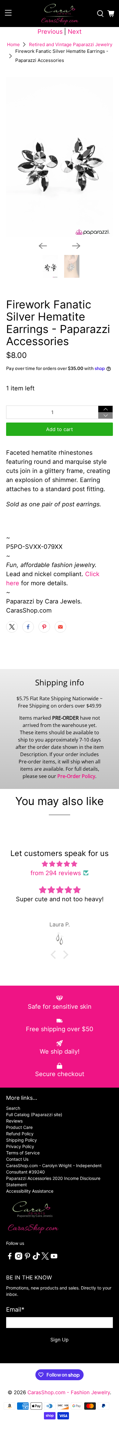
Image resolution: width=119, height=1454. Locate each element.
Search (13, 1108)
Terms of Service (23, 1152)
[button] (55, 954)
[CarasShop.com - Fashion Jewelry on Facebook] (9, 1258)
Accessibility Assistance (29, 1191)
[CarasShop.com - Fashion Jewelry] (59, 13)
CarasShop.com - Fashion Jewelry (68, 1392)
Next (74, 31)
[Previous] (42, 245)
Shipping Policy (21, 1140)
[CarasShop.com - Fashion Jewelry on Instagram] (18, 1258)
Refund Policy (20, 1133)
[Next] (76, 245)
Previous (50, 31)
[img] (59, 863)
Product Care (19, 1127)
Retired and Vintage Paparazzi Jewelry (70, 44)
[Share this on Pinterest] (44, 627)
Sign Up (59, 1340)
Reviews (14, 1120)
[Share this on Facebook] (28, 627)
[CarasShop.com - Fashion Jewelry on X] (45, 1258)
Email (15, 1309)
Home (13, 44)
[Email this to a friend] (60, 627)
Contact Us (17, 1159)
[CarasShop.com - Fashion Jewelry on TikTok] (36, 1258)
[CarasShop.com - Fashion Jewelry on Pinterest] (27, 1258)
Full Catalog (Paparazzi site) (34, 1114)
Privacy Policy (20, 1146)
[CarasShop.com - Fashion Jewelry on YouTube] (54, 1258)
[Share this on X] (12, 627)
